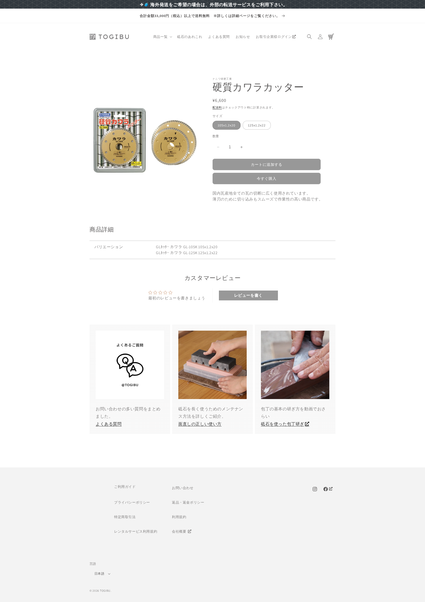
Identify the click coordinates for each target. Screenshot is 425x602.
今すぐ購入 (266, 178)
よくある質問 (109, 424)
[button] (162, 36)
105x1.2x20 (226, 125)
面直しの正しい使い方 (200, 424)
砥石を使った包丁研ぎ (282, 424)
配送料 (217, 107)
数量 (215, 136)
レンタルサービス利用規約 (135, 531)
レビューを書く (248, 295)
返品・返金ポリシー (188, 502)
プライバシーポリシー (132, 502)
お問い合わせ (183, 488)
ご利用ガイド (125, 486)
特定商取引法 (125, 517)
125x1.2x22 (257, 125)
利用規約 (179, 517)
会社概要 (179, 531)
